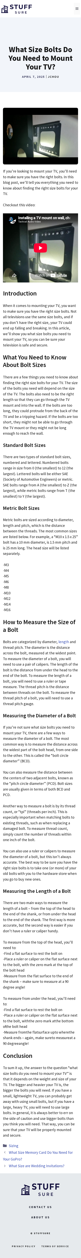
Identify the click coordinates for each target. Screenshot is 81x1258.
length (63, 641)
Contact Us (40, 1207)
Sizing (13, 1145)
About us (40, 1217)
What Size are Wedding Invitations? (36, 1165)
